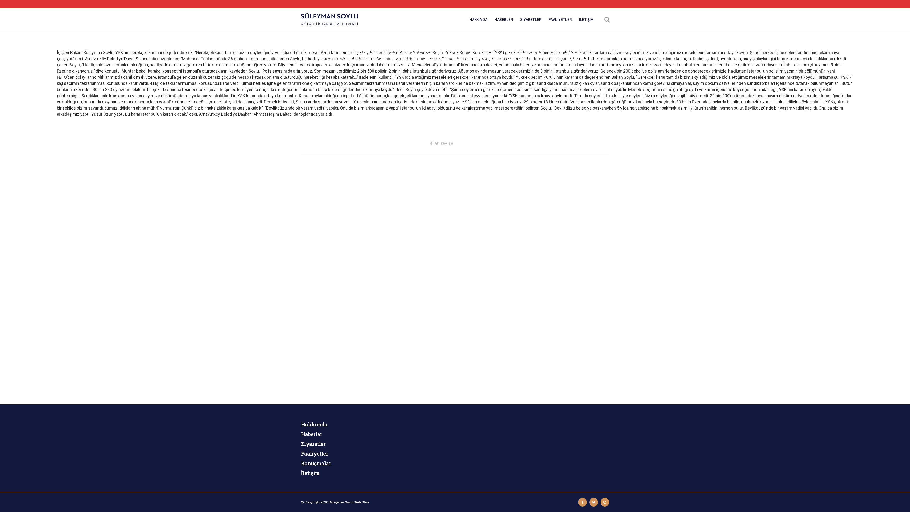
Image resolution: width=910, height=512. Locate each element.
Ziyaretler (313, 443)
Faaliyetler (314, 453)
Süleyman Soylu (341, 502)
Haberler (311, 434)
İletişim (310, 473)
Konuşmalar (316, 463)
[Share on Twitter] (437, 143)
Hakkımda (314, 424)
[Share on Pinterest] (451, 143)
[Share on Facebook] (431, 143)
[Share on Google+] (444, 143)
